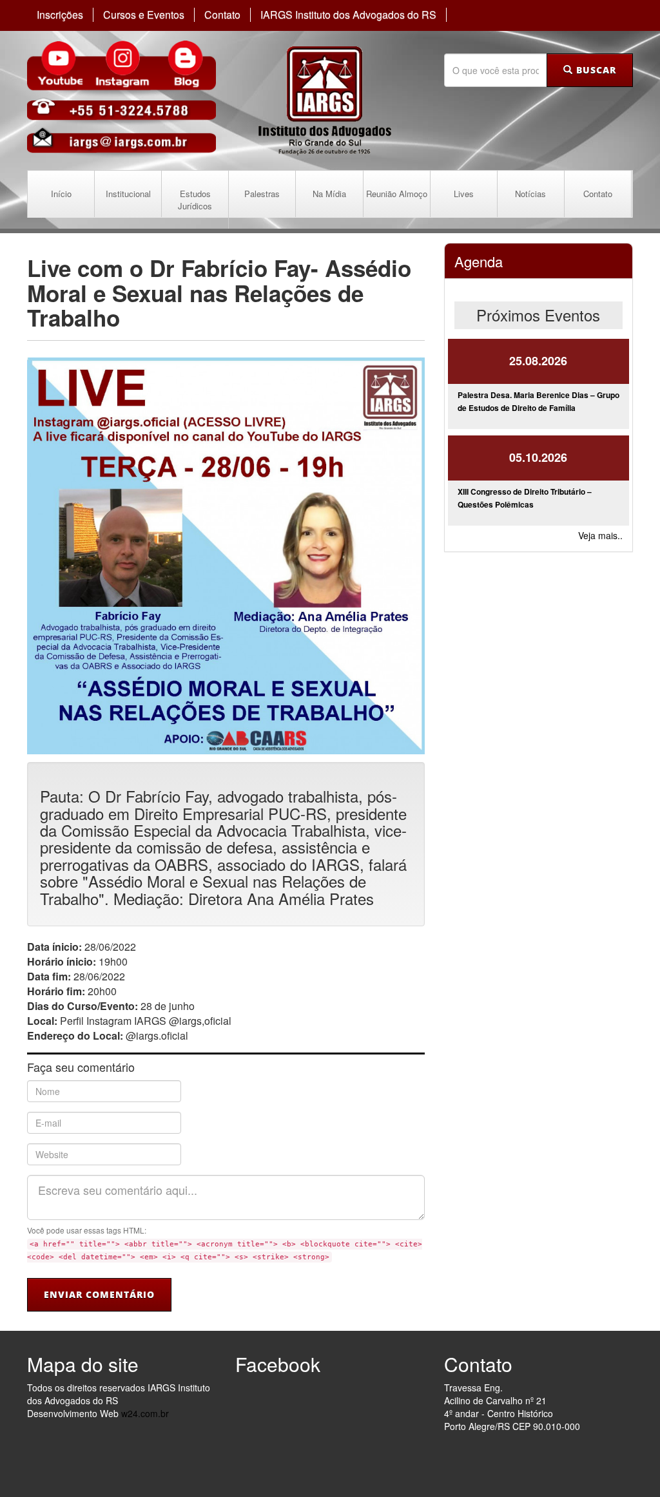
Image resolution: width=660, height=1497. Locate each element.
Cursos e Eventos (143, 15)
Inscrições (60, 15)
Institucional (128, 193)
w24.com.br (145, 1413)
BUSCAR (594, 70)
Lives (464, 193)
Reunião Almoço (396, 193)
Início (61, 193)
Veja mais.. (600, 535)
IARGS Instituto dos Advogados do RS (348, 15)
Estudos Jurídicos (195, 199)
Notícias (530, 193)
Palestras (262, 193)
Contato (222, 15)
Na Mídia (329, 193)
